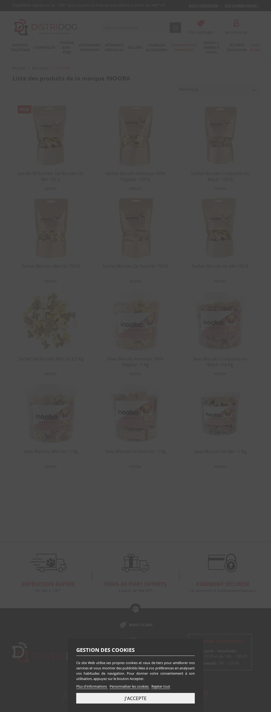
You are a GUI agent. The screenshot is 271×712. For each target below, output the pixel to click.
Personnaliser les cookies (130, 686)
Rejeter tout (160, 686)
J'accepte (136, 698)
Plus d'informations (92, 686)
